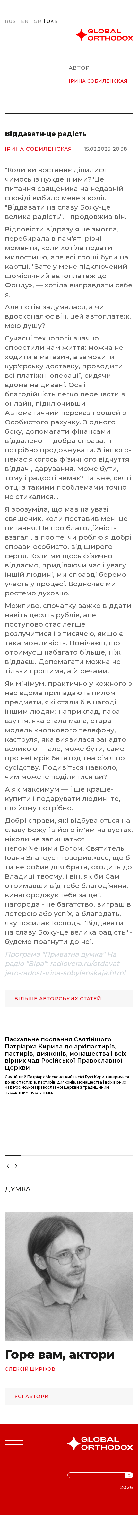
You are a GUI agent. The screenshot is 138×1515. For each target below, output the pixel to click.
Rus (10, 21)
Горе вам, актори (60, 1354)
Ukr (52, 21)
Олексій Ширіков (30, 1369)
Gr (38, 21)
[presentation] (7, 1163)
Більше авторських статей (57, 998)
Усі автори (31, 1396)
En (25, 21)
